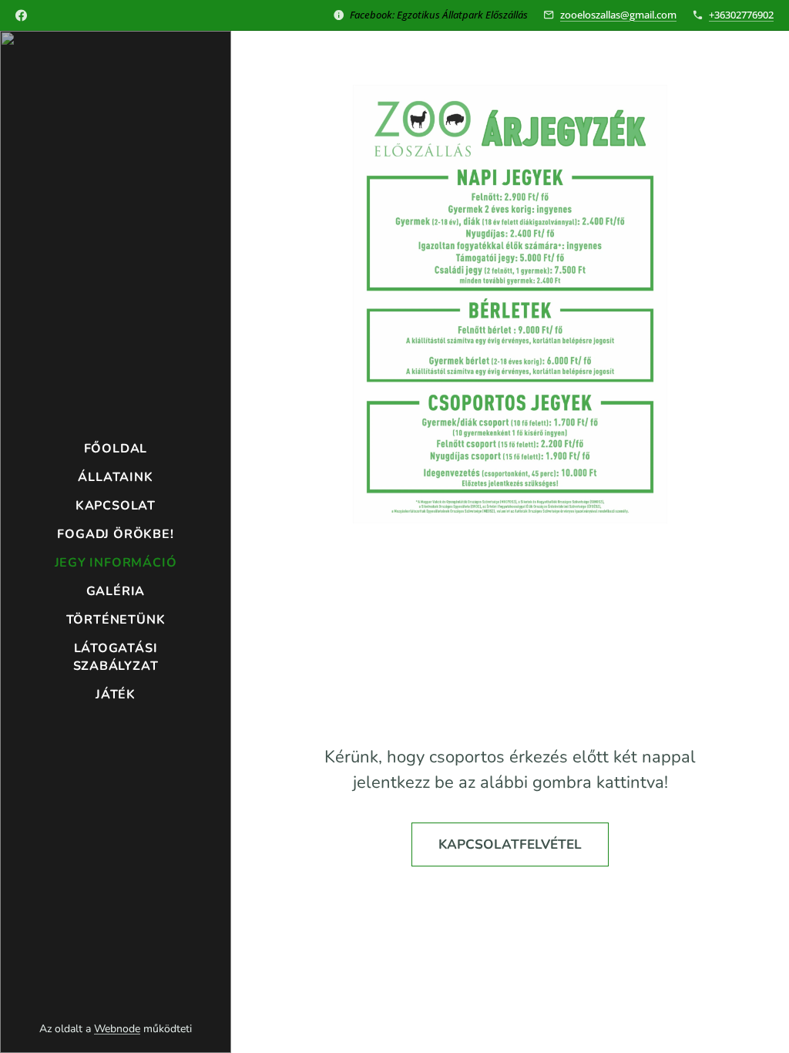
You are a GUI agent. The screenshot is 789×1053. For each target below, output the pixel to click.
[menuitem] (116, 449)
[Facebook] (21, 15)
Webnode (117, 1028)
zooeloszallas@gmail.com (618, 15)
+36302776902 (741, 15)
